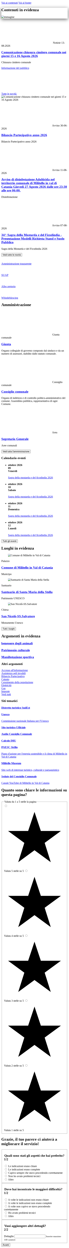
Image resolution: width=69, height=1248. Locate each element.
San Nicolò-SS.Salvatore (18, 616)
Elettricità (6, 685)
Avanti (6, 1245)
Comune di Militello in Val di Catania (27, 567)
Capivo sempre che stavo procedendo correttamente (35, 1172)
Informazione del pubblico (15, 68)
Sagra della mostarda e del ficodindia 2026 (30, 477)
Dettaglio (9, 1236)
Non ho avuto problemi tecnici (24, 1176)
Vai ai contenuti (9, 2)
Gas (3, 688)
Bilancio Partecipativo (13, 676)
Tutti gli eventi (9, 541)
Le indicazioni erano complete (24, 1169)
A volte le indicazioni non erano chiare (28, 1199)
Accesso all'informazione (14, 670)
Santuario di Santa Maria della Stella (27, 592)
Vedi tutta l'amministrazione (16, 451)
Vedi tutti (6, 694)
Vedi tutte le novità (12, 255)
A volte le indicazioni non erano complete (30, 1203)
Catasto (5, 679)
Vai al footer (24, 2)
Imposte (5, 691)
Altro (11, 1179)
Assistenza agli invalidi (13, 673)
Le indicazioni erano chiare (22, 1166)
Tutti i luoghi (9, 629)
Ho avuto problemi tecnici (22, 1212)
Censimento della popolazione (17, 682)
